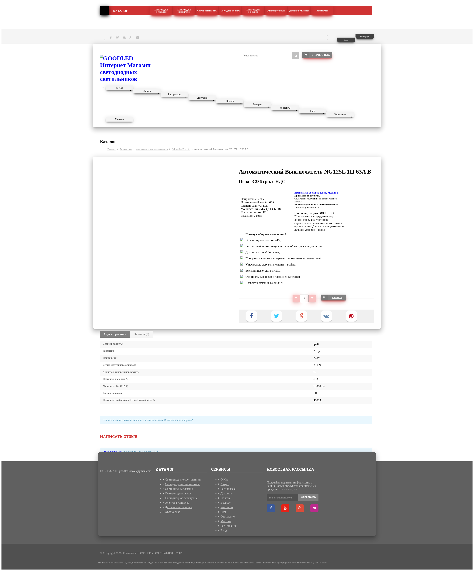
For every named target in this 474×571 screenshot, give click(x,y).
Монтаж (119, 119)
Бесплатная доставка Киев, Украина (316, 192)
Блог (312, 111)
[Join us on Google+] (300, 508)
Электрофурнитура (276, 10)
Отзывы (141, 334)
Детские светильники (299, 10)
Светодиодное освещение (253, 10)
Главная (104, 10)
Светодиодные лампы (207, 10)
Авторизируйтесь (113, 451)
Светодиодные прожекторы (184, 10)
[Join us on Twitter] (285, 508)
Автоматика (322, 10)
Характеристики (115, 334)
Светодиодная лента (230, 10)
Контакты (285, 107)
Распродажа (174, 94)
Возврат (257, 104)
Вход (346, 40)
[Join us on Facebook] (271, 508)
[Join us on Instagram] (314, 508)
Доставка (202, 97)
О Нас (119, 87)
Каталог (120, 10)
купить (337, 297)
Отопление (340, 114)
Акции (147, 91)
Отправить (308, 497)
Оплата (230, 101)
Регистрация (365, 37)
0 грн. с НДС (321, 54)
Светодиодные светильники (161, 10)
